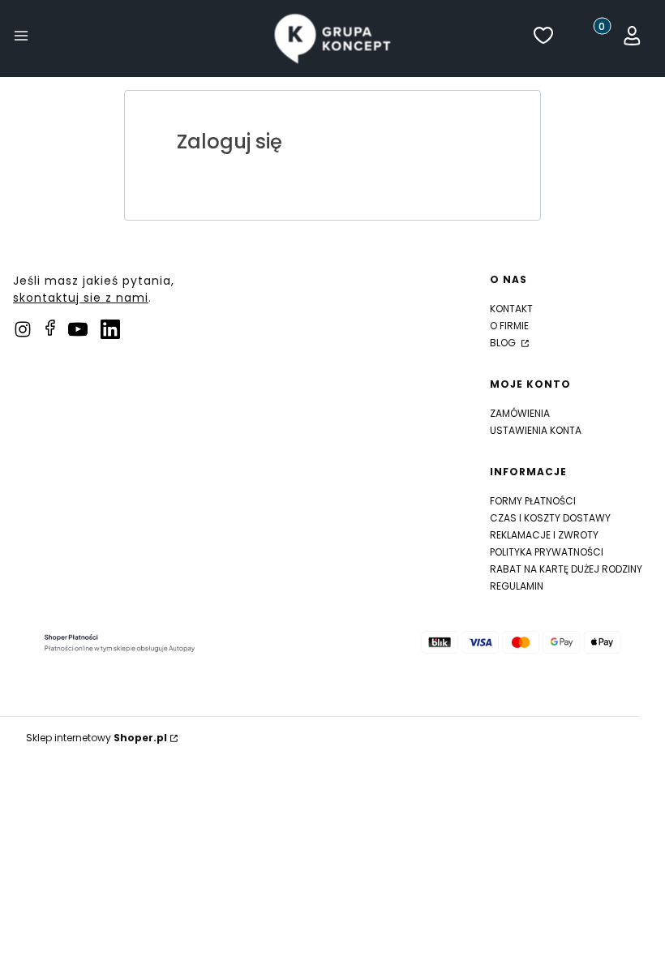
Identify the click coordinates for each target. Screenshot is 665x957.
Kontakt (511, 308)
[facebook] (50, 328)
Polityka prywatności (546, 552)
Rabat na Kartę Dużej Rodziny (566, 569)
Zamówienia (520, 413)
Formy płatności (533, 501)
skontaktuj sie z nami (80, 298)
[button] (21, 38)
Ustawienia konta (535, 430)
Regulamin (516, 586)
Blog (504, 343)
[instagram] (22, 329)
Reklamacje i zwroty (544, 535)
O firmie (509, 326)
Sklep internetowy (96, 738)
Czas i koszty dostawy (550, 518)
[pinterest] (78, 329)
